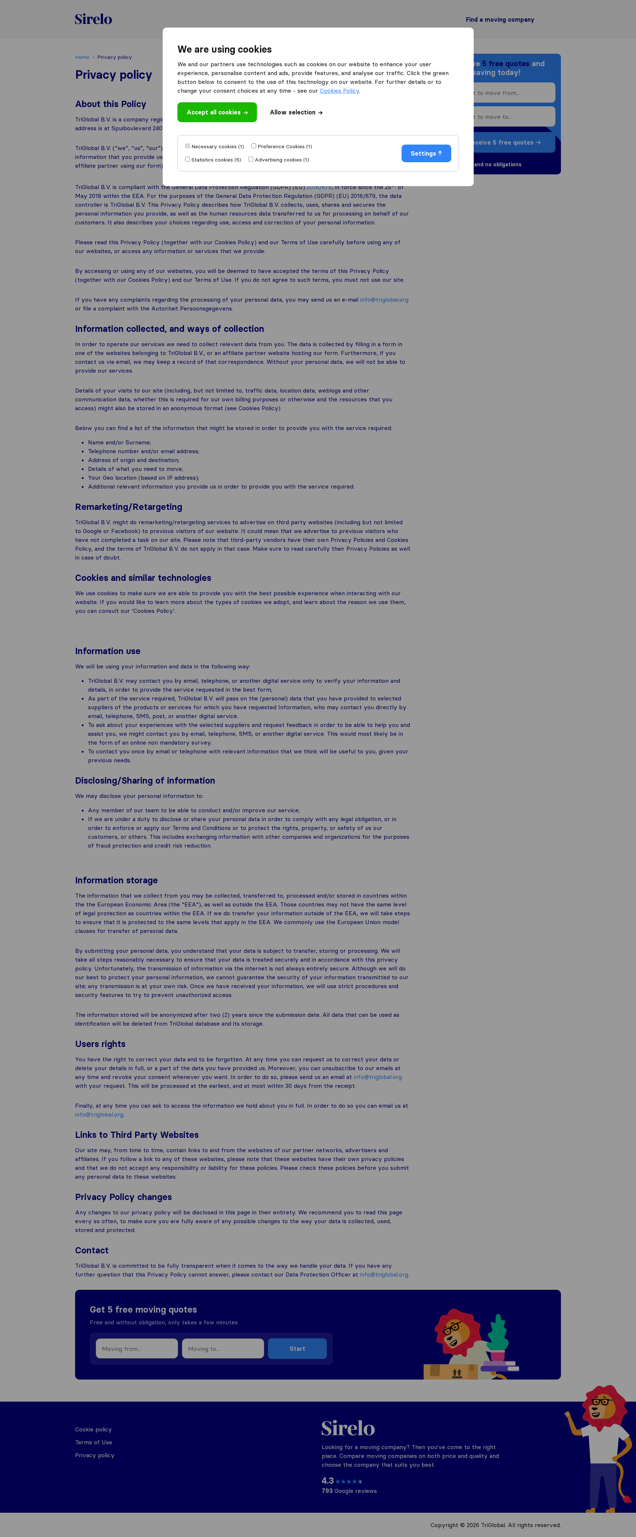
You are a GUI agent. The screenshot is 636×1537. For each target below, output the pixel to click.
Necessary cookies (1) (217, 146)
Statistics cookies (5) (216, 159)
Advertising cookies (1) (282, 159)
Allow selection (292, 112)
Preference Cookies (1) (285, 146)
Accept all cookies (214, 112)
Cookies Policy (339, 90)
